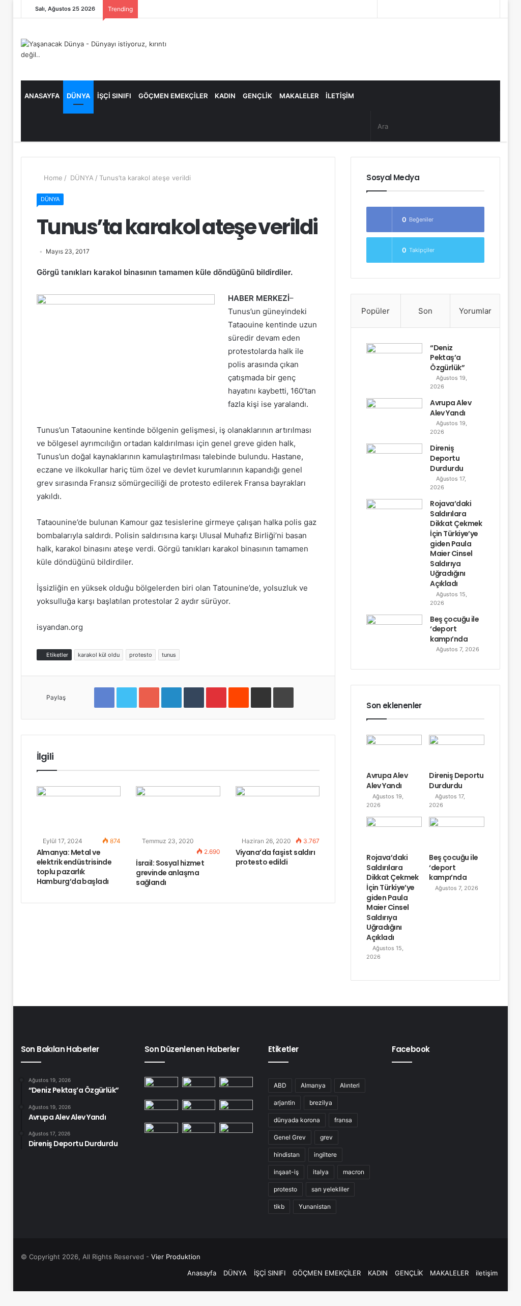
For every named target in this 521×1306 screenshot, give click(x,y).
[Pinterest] (216, 697)
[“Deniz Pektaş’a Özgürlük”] (394, 362)
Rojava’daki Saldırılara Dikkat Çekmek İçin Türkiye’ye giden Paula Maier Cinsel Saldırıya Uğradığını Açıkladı (456, 543)
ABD (280, 1085)
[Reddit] (238, 697)
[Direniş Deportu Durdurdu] (394, 462)
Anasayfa (42, 96)
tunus (169, 654)
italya (321, 1172)
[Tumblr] (194, 697)
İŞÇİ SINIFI (114, 96)
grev (326, 1137)
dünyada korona (297, 1120)
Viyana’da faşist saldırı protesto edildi (275, 857)
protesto (140, 654)
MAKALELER (299, 96)
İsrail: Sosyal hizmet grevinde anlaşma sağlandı (170, 872)
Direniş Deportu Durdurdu (447, 458)
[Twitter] (431, 9)
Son (425, 311)
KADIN (225, 96)
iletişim (340, 96)
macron (353, 1172)
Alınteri (350, 1085)
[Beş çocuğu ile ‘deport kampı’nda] (394, 634)
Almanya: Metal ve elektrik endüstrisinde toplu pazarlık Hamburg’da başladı (74, 866)
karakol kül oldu (99, 654)
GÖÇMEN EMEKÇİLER (173, 96)
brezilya (320, 1102)
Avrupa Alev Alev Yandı (450, 408)
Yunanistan (315, 1206)
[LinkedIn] (171, 697)
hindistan (287, 1154)
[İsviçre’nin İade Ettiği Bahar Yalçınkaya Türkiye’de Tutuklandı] (236, 1109)
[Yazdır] (283, 697)
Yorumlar (475, 311)
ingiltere (325, 1154)
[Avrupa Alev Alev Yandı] (394, 417)
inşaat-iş (286, 1172)
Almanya (313, 1085)
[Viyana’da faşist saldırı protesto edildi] (278, 809)
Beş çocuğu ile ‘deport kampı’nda (454, 629)
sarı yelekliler (330, 1189)
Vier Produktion (175, 1257)
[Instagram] (400, 9)
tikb (279, 1206)
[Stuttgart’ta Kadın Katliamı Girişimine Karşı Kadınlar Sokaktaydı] (161, 1132)
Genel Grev (290, 1137)
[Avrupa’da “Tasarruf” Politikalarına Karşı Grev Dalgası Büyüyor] (236, 1132)
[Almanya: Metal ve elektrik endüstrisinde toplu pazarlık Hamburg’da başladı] (79, 809)
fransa (343, 1120)
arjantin (284, 1102)
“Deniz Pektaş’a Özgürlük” (447, 358)
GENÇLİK (257, 96)
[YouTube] (415, 9)
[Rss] (385, 9)
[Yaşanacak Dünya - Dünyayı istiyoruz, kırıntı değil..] (95, 49)
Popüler (375, 311)
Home (52, 178)
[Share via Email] (261, 697)
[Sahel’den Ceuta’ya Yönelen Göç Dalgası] (199, 1132)
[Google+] (149, 697)
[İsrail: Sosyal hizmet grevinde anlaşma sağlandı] (178, 809)
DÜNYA (78, 96)
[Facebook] (446, 9)
